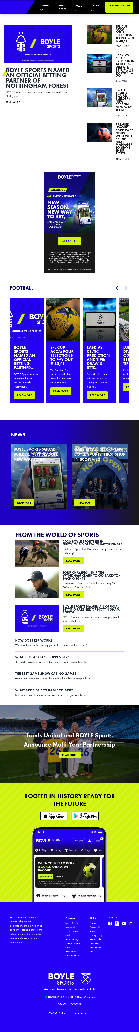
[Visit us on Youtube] (123, 923)
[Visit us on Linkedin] (130, 923)
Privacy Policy (96, 935)
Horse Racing (62, 7)
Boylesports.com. (66, 1013)
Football (45, 5)
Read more (73, 560)
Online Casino (72, 955)
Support (93, 923)
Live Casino (70, 951)
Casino (95, 5)
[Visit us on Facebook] (110, 923)
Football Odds (71, 927)
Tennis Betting (71, 939)
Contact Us (95, 927)
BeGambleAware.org (85, 997)
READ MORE (24, 395)
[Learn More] (53, 816)
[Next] (125, 288)
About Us (94, 931)
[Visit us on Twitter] (117, 923)
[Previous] (117, 288)
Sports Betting (71, 923)
